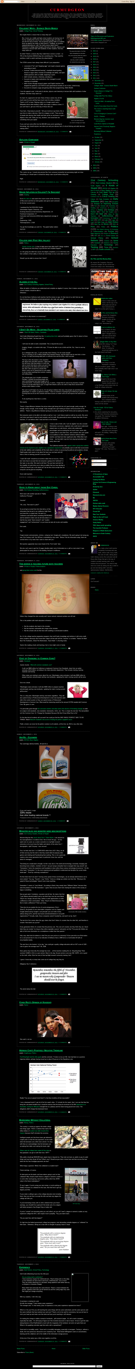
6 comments (63, 648)
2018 (94, 59)
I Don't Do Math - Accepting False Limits (39, 329)
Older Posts (86, 1348)
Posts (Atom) (29, 1352)
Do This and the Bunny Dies (101, 259)
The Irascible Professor (100, 528)
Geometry (112, 206)
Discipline (115, 202)
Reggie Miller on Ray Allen (108, 341)
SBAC (102, 235)
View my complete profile (100, 573)
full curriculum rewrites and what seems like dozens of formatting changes (60, 708)
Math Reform (28, 1270)
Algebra (41, 284)
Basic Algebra (34, 740)
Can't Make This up (106, 192)
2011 (94, 78)
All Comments (97, 464)
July (96, 145)
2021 (94, 51)
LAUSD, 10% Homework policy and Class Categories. (107, 358)
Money (26, 1122)
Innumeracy (106, 218)
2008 (94, 171)
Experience (24, 1267)
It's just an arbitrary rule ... (108, 327)
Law (106, 220)
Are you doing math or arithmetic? (32, 1277)
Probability (115, 229)
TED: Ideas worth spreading (102, 525)
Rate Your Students (99, 514)
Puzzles (111, 231)
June (96, 148)
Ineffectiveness (44, 490)
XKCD (95, 536)
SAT (95, 235)
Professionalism (40, 566)
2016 (94, 64)
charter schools (104, 249)
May (96, 151)
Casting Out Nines (99, 479)
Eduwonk (96, 492)
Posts (95, 461)
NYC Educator (97, 509)
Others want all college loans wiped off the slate (34, 1150)
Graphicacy (27, 1053)
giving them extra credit (30, 570)
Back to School (95, 190)
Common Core (95, 196)
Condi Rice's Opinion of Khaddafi (35, 1002)
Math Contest (98, 40)
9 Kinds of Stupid (29, 142)
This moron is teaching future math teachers (41, 564)
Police (103, 227)
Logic (113, 220)
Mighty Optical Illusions (101, 506)
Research (114, 233)
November (98, 83)
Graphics (112, 208)
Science (106, 241)
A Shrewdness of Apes (100, 474)
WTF (94, 249)
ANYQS (26, 740)
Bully (114, 190)
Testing (94, 247)
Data (106, 202)
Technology (45, 1270)
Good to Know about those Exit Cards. (38, 487)
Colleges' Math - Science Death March (38, 28)
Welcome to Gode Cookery (101, 533)
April (96, 153)
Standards (43, 332)
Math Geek (101, 222)
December (98, 80)
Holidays (111, 210)
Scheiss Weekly (98, 520)
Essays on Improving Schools (106, 204)
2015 (94, 67)
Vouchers (115, 247)
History (100, 210)
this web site (27, 198)
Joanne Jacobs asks (28, 246)
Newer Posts (21, 1348)
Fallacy (26, 243)
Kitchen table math (99, 503)
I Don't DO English (107, 212)
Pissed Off (96, 511)
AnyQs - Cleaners (28, 737)
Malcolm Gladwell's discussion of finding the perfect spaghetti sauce (51, 719)
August (97, 143)
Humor (26, 1005)
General (103, 206)
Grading (26, 195)
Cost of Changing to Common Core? (37, 658)
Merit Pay (97, 224)
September (98, 140)
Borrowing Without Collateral (34, 1120)
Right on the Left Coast (100, 517)
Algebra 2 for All (28, 282)
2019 (94, 56)
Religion (106, 233)
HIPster (93, 210)
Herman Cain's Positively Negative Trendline (41, 1050)
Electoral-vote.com (99, 495)
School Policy (49, 284)
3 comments (61, 319)
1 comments (62, 232)
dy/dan (95, 489)
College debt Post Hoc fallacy (34, 240)
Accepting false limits (51, 336)
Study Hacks (97, 522)
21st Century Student (30, 834)
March (97, 156)
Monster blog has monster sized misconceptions (42, 831)
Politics (37, 332)
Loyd (92, 222)
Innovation (95, 218)
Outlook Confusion (28, 139)
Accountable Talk (98, 477)
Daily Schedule (104, 199)
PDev (93, 227)
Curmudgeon (67, 9)
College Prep (28, 31)
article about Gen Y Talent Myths (44, 837)
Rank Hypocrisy (96, 233)
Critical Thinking (38, 31)
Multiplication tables (106, 298)
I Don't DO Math (29, 332)
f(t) (94, 498)
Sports (115, 241)
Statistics (107, 243)
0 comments (64, 182)
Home (53, 1348)
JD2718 (95, 500)
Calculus (93, 192)
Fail (95, 206)
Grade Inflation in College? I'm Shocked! (39, 192)
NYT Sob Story (76, 1203)
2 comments (64, 131)
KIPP (99, 220)
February (97, 159)
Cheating (93, 194)
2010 (94, 165)
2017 (94, 62)
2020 (94, 53)
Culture (93, 199)
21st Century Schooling (31, 284)
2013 (94, 73)
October (97, 137)
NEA (114, 224)
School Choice (110, 235)
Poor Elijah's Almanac (103, 229)
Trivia (106, 247)
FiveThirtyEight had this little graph (30, 1057)
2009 (94, 168)
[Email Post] (70, 131)
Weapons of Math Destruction (102, 531)
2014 (94, 70)
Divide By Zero (98, 487)
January (97, 162)
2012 (94, 75)
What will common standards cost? (41, 665)
